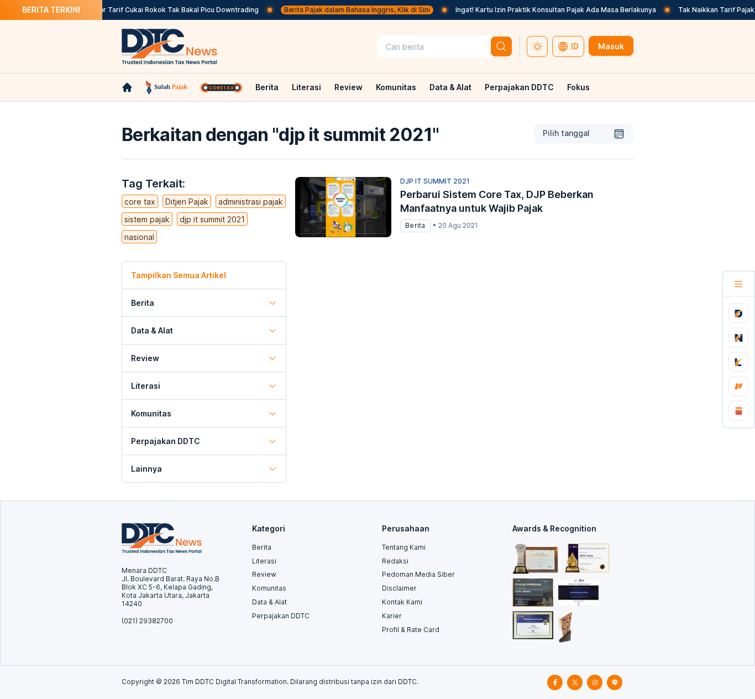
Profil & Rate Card (410, 629)
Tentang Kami (404, 547)
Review (348, 87)
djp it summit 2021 (212, 219)
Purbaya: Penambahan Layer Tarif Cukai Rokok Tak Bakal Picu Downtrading (126, 10)
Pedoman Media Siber (418, 574)
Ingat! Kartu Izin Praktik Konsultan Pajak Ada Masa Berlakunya (545, 10)
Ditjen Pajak (186, 201)
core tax (139, 201)
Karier (392, 616)
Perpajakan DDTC (519, 87)
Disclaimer (399, 588)
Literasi (306, 87)
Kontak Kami (402, 602)
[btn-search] (501, 46)
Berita (267, 87)
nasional (139, 237)
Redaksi (395, 561)
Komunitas (396, 87)
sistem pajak (147, 219)
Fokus (578, 87)
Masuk (611, 46)
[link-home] (127, 87)
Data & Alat (450, 87)
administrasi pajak (250, 201)
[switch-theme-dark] (537, 46)
